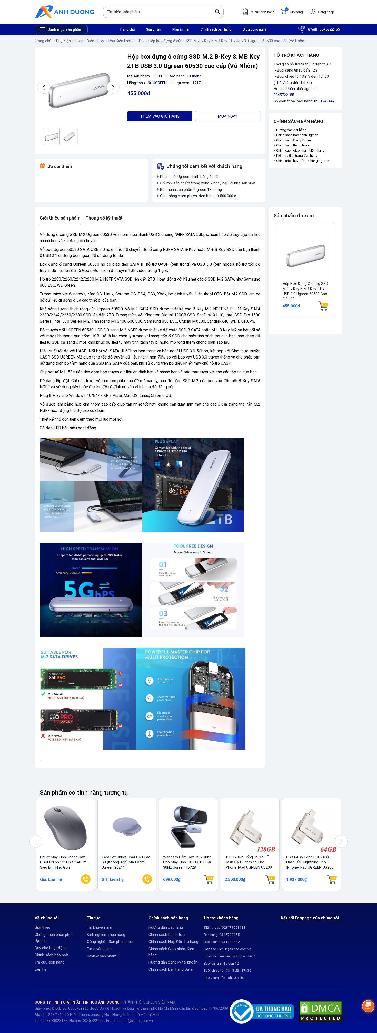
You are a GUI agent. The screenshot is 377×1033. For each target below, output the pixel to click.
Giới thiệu (42, 927)
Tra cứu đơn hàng (49, 962)
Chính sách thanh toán (292, 145)
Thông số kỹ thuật (104, 218)
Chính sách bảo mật (51, 955)
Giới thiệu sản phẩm (60, 218)
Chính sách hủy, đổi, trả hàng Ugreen (302, 161)
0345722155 (329, 29)
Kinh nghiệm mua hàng (106, 934)
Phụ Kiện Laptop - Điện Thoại (80, 41)
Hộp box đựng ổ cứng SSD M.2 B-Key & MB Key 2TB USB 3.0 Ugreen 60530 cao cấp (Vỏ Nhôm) (227, 41)
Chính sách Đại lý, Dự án (293, 140)
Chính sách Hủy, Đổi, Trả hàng (173, 941)
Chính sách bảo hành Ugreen (297, 135)
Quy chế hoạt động (51, 948)
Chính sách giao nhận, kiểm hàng (300, 150)
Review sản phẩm (101, 956)
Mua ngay (227, 116)
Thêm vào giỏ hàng (160, 116)
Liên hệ (40, 969)
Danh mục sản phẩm (65, 29)
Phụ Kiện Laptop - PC (126, 41)
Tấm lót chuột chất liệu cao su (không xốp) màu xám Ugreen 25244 (126, 862)
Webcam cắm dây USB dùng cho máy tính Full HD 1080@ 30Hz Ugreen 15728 (187, 862)
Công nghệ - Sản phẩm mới (110, 941)
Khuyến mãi (180, 29)
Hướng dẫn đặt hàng (291, 130)
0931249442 (324, 101)
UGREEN (160, 83)
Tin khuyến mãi (99, 927)
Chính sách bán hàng (216, 29)
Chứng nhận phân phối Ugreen (53, 937)
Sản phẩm (153, 29)
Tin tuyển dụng (99, 949)
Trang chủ (127, 29)
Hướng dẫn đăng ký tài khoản (172, 962)
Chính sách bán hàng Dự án (171, 969)
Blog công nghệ (254, 29)
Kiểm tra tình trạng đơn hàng (297, 155)
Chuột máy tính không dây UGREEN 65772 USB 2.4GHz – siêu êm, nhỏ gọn (65, 862)
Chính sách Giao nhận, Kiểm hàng (171, 952)
